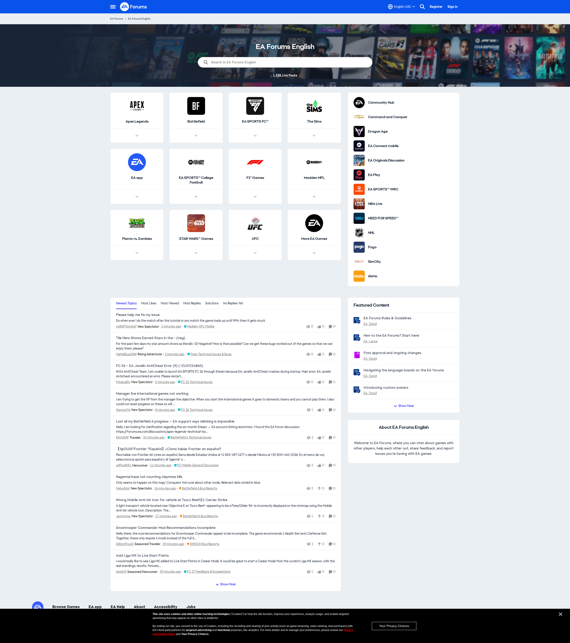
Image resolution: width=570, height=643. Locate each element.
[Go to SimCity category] (359, 261)
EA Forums (116, 18)
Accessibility (165, 606)
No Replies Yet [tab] (233, 303)
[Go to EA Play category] (359, 174)
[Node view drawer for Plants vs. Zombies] (137, 253)
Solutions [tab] (212, 303)
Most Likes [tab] (148, 303)
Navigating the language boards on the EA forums (404, 370)
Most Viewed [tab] (170, 303)
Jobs (190, 606)
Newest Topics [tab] (126, 303)
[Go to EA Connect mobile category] (359, 146)
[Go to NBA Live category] (359, 203)
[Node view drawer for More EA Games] (314, 253)
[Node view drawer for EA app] (137, 196)
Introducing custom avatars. (386, 387)
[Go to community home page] (133, 6)
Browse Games (66, 606)
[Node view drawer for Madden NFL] (314, 196)
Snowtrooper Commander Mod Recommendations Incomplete (166, 528)
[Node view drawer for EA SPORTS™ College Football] (196, 196)
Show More (228, 584)
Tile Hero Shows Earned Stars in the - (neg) (150, 338)
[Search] (422, 6)
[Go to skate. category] (359, 276)
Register (436, 7)
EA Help (118, 606)
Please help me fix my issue (138, 315)
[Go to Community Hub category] (359, 102)
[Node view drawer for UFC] (255, 253)
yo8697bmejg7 (126, 326)
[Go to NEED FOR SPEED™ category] (359, 218)
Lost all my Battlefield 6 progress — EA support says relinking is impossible (175, 421)
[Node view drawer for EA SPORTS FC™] (255, 135)
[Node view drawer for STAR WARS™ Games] (196, 253)
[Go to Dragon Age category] (359, 131)
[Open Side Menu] (113, 6)
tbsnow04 (123, 410)
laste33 (121, 572)
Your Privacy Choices (394, 626)
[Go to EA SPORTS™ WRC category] (359, 189)
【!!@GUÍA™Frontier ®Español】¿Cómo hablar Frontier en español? (168, 449)
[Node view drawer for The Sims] (314, 135)
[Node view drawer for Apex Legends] (137, 135)
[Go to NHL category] (359, 232)
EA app (95, 606)
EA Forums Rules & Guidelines (387, 318)
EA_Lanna (370, 341)
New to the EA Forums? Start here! (391, 335)
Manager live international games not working (152, 393)
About (139, 606)
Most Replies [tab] (192, 303)
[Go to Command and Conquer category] (359, 117)
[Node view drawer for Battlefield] (196, 135)
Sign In (453, 7)
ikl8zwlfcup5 (125, 544)
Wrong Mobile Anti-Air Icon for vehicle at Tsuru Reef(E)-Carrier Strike (171, 500)
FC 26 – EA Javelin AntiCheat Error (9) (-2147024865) (159, 366)
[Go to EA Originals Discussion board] (359, 160)
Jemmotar (123, 516)
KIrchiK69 (122, 437)
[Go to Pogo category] (359, 247)
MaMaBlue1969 (126, 354)
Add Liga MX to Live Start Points (142, 555)
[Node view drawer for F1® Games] (255, 196)
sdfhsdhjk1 (123, 465)
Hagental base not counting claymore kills (149, 477)
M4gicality (123, 382)
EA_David (370, 324)
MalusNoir (123, 488)
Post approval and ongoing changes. (393, 352)
